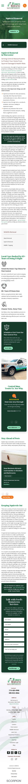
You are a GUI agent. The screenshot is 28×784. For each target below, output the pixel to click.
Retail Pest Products (14, 735)
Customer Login (14, 742)
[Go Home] (3, 44)
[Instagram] (12, 752)
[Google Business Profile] (19, 752)
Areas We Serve (14, 737)
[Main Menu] (2, 5)
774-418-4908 (14, 690)
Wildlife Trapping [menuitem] (8, 245)
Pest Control (14, 727)
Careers (14, 724)
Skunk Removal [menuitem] (8, 238)
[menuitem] (14, 771)
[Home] (13, 5)
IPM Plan (14, 740)
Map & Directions (14, 704)
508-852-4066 (14, 693)
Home (14, 719)
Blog (14, 745)
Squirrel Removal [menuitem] (8, 241)
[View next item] (16, 422)
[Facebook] (8, 752)
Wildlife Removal (14, 729)
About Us (14, 722)
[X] (16, 752)
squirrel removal (9, 79)
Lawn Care (14, 732)
